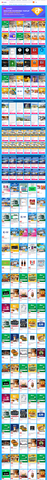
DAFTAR (39, 0)
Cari (33, 2)
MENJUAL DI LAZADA (19, 0)
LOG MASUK (35, 0)
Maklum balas (8, 0)
